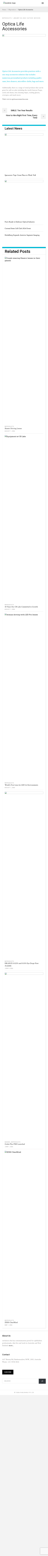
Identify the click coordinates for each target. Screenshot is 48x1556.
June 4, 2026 (9, 968)
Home (4, 10)
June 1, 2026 (9, 1146)
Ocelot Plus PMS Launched (15, 1144)
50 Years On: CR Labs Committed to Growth (21, 607)
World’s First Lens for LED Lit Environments (21, 785)
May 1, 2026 (8, 1325)
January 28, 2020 (19, 18)
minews (7, 1142)
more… (11, 1345)
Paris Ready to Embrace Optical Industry (20, 222)
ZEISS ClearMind (11, 1322)
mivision (37, 18)
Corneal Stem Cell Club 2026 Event (18, 228)
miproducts (12, 10)
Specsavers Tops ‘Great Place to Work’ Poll (20, 175)
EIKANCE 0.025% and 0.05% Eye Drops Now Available (22, 964)
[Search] (42, 1381)
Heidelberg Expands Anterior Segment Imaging (22, 235)
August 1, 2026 (10, 431)
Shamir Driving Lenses (13, 428)
